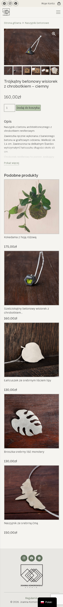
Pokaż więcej (11, 163)
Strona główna (12, 22)
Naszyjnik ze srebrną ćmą (21, 523)
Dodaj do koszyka (28, 108)
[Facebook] (16, 3)
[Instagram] (10, 3)
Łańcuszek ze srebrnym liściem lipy (27, 380)
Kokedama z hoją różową (20, 237)
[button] (54, 34)
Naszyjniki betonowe (37, 22)
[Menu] (58, 12)
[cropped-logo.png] (6, 12)
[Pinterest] (4, 3)
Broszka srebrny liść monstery (24, 452)
